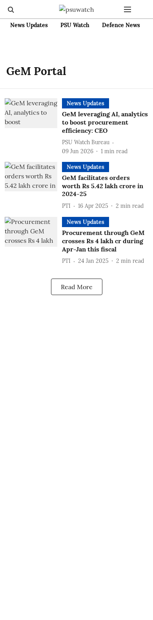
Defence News (121, 25)
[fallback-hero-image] (33, 126)
